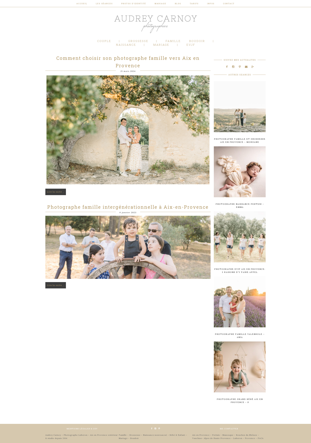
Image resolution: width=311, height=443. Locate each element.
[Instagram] (233, 67)
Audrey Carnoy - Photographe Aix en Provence (155, 23)
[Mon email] (246, 67)
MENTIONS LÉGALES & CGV (82, 428)
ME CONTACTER (229, 428)
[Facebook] (227, 67)
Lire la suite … (55, 191)
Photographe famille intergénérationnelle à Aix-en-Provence (128, 207)
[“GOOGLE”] (252, 67)
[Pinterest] (240, 67)
